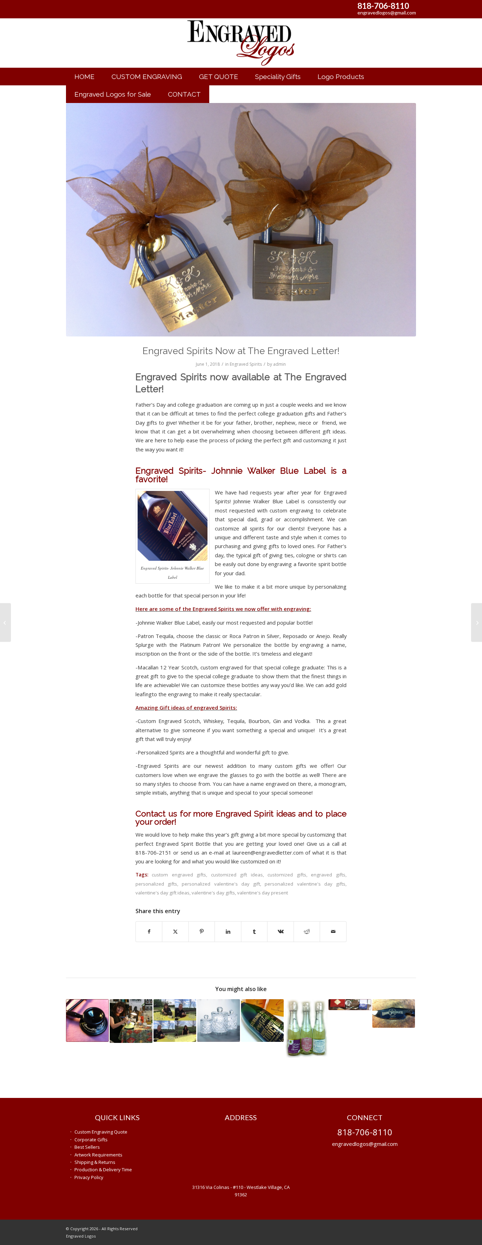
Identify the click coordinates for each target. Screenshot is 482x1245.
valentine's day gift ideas (162, 892)
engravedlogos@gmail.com (386, 13)
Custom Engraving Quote (100, 1132)
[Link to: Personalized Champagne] (262, 1020)
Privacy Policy (88, 1177)
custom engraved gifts (179, 875)
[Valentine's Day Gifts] (241, 219)
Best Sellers (87, 1147)
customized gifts (286, 875)
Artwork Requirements (98, 1155)
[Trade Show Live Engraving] (5, 622)
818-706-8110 (383, 6)
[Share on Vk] (280, 931)
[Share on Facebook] (149, 931)
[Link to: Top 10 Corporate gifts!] (218, 1020)
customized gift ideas (237, 875)
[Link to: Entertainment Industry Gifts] (393, 1013)
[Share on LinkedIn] (228, 931)
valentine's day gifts (213, 892)
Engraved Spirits (246, 364)
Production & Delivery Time (103, 1169)
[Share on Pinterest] (202, 931)
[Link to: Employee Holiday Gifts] (350, 1004)
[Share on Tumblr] (254, 931)
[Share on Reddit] (307, 931)
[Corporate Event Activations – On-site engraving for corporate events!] (476, 622)
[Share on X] (175, 931)
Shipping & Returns (94, 1162)
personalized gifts (156, 884)
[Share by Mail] (333, 931)
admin (279, 364)
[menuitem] (84, 76)
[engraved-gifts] (241, 43)
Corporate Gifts (91, 1139)
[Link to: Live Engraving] (131, 1021)
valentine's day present (262, 892)
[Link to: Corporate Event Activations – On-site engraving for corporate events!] (174, 1020)
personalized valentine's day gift (221, 884)
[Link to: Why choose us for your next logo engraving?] (306, 1028)
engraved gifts (328, 875)
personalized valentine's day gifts (305, 884)
